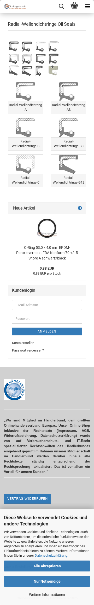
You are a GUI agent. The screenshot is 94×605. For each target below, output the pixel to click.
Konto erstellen (23, 343)
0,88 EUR (47, 268)
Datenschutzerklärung (51, 555)
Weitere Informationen (47, 595)
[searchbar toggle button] (61, 6)
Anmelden (47, 331)
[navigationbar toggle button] (87, 6)
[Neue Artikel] (80, 208)
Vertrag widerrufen (27, 498)
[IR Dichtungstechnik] (13, 6)
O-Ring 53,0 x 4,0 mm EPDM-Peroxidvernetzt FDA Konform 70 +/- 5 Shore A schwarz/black (47, 252)
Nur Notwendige (47, 581)
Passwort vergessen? (28, 350)
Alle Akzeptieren (47, 566)
